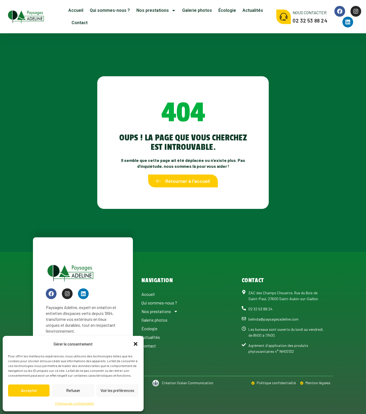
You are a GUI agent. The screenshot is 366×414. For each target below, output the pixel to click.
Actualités (252, 10)
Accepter (29, 390)
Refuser (73, 390)
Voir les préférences (117, 390)
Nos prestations (152, 10)
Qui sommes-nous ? (110, 10)
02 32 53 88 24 (310, 20)
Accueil (75, 10)
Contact (80, 22)
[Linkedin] (347, 22)
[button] (135, 344)
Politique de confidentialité (74, 403)
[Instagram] (355, 11)
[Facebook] (339, 11)
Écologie (227, 10)
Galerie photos (197, 10)
